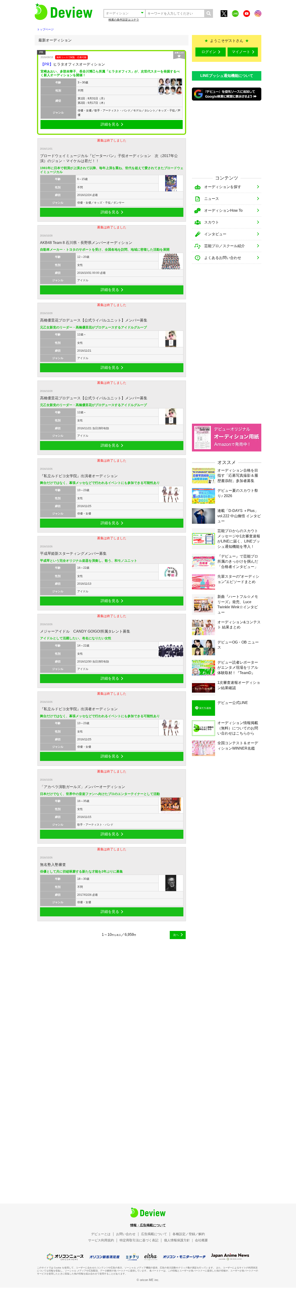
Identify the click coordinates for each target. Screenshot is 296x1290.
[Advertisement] (226, 137)
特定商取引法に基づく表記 (139, 1240)
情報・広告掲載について (148, 1225)
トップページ (45, 29)
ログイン (208, 52)
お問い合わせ (126, 1234)
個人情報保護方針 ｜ (179, 1240)
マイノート (241, 52)
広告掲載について (154, 1234)
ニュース (211, 199)
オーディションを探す (222, 187)
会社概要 (201, 1240)
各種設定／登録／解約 (189, 1234)
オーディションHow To (223, 210)
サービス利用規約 (101, 1240)
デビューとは (101, 1234)
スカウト (211, 222)
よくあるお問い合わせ (222, 258)
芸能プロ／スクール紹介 (224, 246)
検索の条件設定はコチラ (123, 19)
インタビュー (215, 234)
